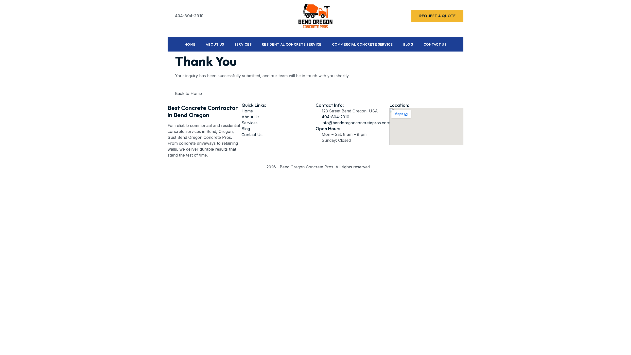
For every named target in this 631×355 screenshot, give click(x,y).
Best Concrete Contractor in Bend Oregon (203, 111)
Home (190, 44)
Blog (408, 44)
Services (242, 44)
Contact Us (434, 44)
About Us (215, 44)
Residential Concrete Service (291, 44)
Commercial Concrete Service (362, 44)
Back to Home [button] (188, 93)
